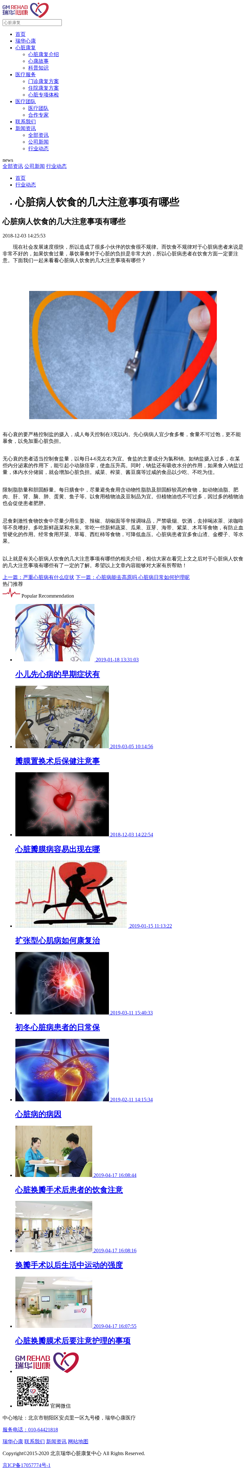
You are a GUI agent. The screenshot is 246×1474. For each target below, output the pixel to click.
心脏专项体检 (43, 94)
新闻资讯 (25, 128)
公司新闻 (38, 142)
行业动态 (38, 148)
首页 (20, 34)
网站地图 (78, 1441)
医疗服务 (25, 74)
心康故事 (38, 61)
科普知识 (38, 67)
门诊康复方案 (43, 81)
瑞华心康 (25, 41)
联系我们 (25, 121)
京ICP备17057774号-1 (27, 1465)
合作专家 (38, 115)
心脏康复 (25, 47)
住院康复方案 (43, 88)
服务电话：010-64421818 (30, 1429)
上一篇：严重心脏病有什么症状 (38, 577)
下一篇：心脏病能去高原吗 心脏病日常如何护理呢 (133, 577)
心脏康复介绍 (43, 54)
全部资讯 (38, 135)
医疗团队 (25, 101)
